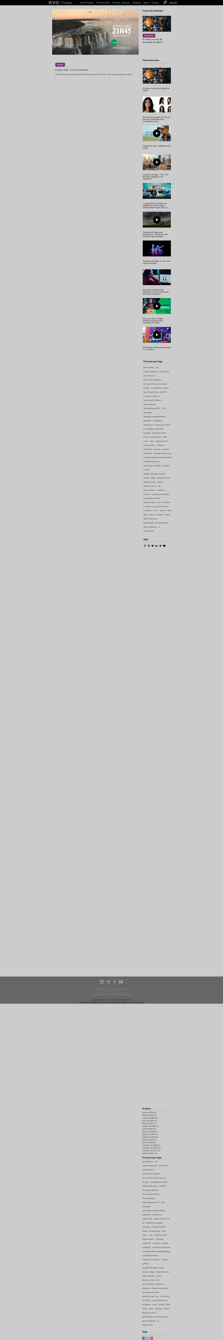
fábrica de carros (150, 518)
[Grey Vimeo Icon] (108, 982)
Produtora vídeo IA (151, 396)
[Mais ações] (135, 60)
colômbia (160, 445)
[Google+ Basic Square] (151, 1338)
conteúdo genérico (151, 461)
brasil (145, 437)
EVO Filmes (164, 371)
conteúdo (147, 453)
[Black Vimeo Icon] (160, 545)
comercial (147, 449)
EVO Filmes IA (149, 376)
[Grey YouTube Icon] (121, 982)
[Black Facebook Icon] (144, 545)
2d (157, 367)
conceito (157, 449)
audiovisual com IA (162, 425)
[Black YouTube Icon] (164, 545)
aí (144, 429)
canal (145, 441)
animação (147, 412)
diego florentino (163, 478)
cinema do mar (161, 441)
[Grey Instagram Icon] (102, 982)
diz (159, 486)
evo (158, 502)
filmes (145, 514)
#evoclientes (148, 367)
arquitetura (157, 420)
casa (151, 441)
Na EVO (163, 392)
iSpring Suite (148, 531)
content (165, 449)
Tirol (164, 408)
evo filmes (166, 502)
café (165, 437)
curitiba (146, 469)
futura (167, 514)
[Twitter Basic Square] (147, 1338)
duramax (160, 490)
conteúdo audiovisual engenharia (157, 457)
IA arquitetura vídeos (160, 388)
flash (152, 514)
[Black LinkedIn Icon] (156, 545)
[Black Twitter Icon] (152, 545)
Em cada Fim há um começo (155, 384)
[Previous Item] (147, 24)
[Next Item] (167, 24)
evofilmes (147, 510)
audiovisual (148, 425)
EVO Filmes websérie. (152, 380)
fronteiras (160, 514)
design (146, 478)
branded (147, 433)
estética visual (149, 502)
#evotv (60, 64)
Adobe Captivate (150, 371)
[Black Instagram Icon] (148, 545)
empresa (147, 494)
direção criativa (149, 486)
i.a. (159, 527)
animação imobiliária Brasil (154, 416)
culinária (165, 465)
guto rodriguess (150, 527)
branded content (159, 433)
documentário (149, 490)
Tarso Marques (149, 404)
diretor (160, 482)
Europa (146, 388)
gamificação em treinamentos (156, 523)
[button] (87, 2)
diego (153, 478)
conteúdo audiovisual (162, 453)
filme (169, 510)
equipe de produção (160, 494)
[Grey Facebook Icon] (114, 982)
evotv (155, 510)
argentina (147, 420)
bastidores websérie (154, 429)
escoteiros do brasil (151, 498)
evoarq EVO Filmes (161, 506)
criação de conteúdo (152, 465)
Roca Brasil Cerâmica (152, 400)
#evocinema (149, 36)
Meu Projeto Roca (151, 392)
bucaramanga (155, 437)
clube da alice (149, 445)
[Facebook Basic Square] (143, 1338)
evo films (147, 506)
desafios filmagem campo (154, 474)
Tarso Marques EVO (151, 408)
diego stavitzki (149, 482)
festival (163, 510)
